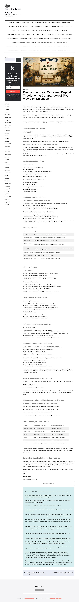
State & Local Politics (43, 50)
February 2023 (8, 183)
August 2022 (7, 188)
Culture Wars (16, 30)
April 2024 (7, 159)
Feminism (43, 34)
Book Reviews (66, 22)
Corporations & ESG (57, 26)
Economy (49, 30)
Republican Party (50, 46)
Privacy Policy (59, 598)
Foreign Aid (50, 34)
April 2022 (7, 194)
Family (37, 34)
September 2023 (8, 172)
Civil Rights (47, 26)
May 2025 (7, 138)
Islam (35, 38)
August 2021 (7, 202)
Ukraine (60, 50)
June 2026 (7, 106)
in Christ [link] (32, 138)
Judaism (46, 38)
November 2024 (8, 149)
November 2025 (8, 125)
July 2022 (7, 191)
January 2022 (7, 199)
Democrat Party (25, 30)
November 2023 (8, 167)
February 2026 (8, 117)
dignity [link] (51, 450)
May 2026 (7, 109)
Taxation (53, 50)
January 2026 (7, 120)
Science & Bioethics (67, 46)
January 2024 (7, 162)
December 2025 (8, 122)
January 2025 (7, 146)
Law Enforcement (67, 38)
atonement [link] (31, 167)
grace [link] (51, 111)
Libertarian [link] (27, 169)
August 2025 (7, 130)
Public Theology (27, 46)
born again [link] (39, 240)
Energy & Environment (13, 34)
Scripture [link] (69, 392)
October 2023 (7, 170)
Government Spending (26, 38)
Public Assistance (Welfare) (13, 46)
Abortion (11, 22)
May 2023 (7, 175)
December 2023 (8, 165)
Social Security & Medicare (28, 50)
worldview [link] (67, 516)
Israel (41, 38)
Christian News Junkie (29, 598)
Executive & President (27, 34)
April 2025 (7, 141)
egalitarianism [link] (26, 452)
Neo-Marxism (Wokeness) (48, 42)
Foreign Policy (60, 34)
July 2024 (7, 157)
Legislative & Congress (18, 42)
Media (28, 42)
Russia (59, 46)
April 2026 (7, 112)
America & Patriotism (41, 22)
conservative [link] (52, 516)
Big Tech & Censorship (54, 22)
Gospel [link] (30, 109)
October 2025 (7, 127)
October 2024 (7, 151)
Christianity (38, 26)
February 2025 (8, 143)
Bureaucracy (24, 26)
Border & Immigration (12, 26)
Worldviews (67, 50)
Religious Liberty (39, 46)
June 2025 (7, 135)
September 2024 (8, 154)
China (31, 26)
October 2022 (7, 186)
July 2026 (7, 104)
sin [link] (46, 234)
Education (57, 30)
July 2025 (7, 133)
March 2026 (7, 114)
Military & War (36, 42)
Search (6, 57)
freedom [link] (51, 244)
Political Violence (62, 42)
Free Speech (69, 34)
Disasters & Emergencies (39, 30)
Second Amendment (13, 50)
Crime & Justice (68, 26)
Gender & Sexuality (12, 38)
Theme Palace (52, 598)
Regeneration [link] (27, 189)
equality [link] (56, 117)
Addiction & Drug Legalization (24, 22)
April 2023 (7, 178)
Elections (64, 30)
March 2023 (7, 180)
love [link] (48, 107)
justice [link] (28, 176)
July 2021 (7, 204)
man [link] (31, 362)
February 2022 (8, 196)
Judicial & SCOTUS (55, 38)
